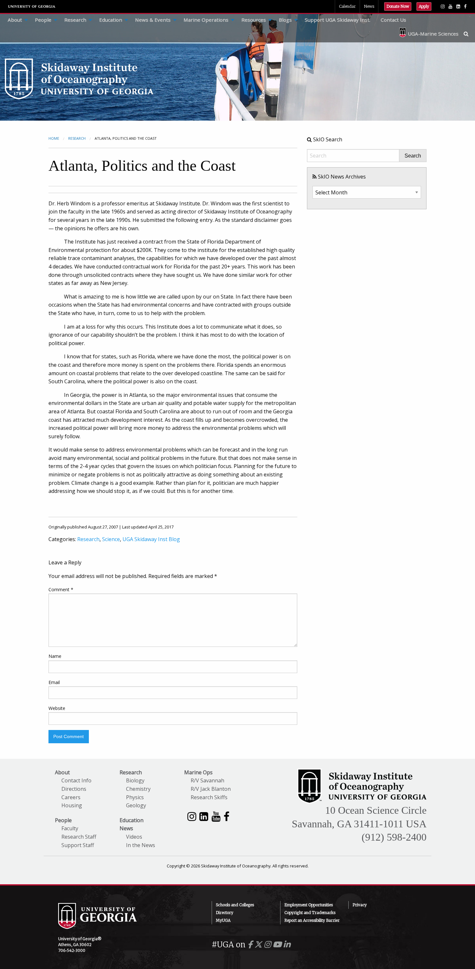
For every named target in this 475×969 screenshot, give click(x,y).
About (15, 19)
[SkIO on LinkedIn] (458, 6)
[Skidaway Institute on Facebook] (226, 816)
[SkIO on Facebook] (465, 6)
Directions (73, 788)
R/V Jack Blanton (211, 788)
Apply (424, 6)
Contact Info (76, 780)
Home (53, 138)
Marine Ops (198, 772)
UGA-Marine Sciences (433, 33)
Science (111, 539)
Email (54, 682)
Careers (70, 797)
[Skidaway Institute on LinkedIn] (203, 816)
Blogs (285, 19)
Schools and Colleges (235, 904)
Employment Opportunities (308, 904)
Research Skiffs (209, 797)
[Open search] (469, 33)
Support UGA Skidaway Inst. (337, 19)
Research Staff (78, 836)
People (43, 19)
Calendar (347, 6)
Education (110, 19)
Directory (224, 912)
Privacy (360, 904)
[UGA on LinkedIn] (286, 945)
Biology (135, 780)
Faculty (69, 828)
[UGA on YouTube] (278, 945)
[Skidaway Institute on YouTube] (216, 816)
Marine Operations (206, 19)
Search (413, 155)
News (369, 6)
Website (56, 708)
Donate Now (397, 6)
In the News (140, 845)
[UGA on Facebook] (251, 945)
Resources (253, 19)
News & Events (153, 19)
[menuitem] (16, 20)
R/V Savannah (207, 780)
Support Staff (77, 845)
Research (75, 19)
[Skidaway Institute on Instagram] (191, 816)
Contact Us (393, 19)
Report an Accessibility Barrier (312, 920)
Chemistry (138, 788)
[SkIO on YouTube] (450, 6)
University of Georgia (32, 6)
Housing (71, 805)
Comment (60, 589)
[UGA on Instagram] (268, 945)
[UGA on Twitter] (259, 945)
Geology (136, 805)
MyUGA (223, 920)
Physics (135, 797)
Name (54, 656)
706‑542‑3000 (71, 950)
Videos (134, 836)
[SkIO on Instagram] (443, 6)
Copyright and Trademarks (309, 912)
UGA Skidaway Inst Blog (151, 539)
